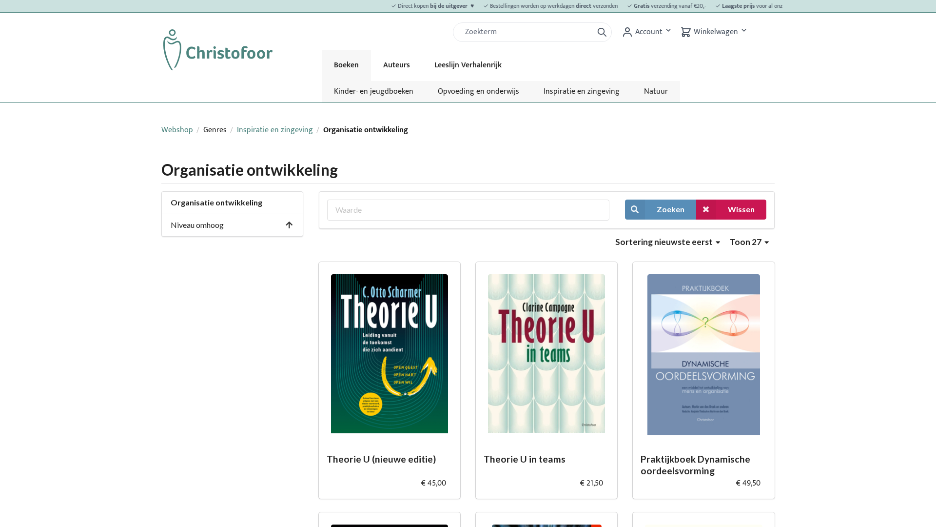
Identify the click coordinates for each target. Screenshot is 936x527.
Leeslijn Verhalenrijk (468, 65)
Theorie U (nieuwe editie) (381, 459)
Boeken (346, 65)
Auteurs (396, 65)
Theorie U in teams (525, 459)
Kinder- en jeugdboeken (373, 91)
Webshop (177, 130)
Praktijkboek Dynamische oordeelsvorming (695, 465)
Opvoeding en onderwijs (478, 91)
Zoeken (670, 209)
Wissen (741, 209)
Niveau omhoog (197, 224)
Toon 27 (746, 242)
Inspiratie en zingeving (582, 91)
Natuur (656, 91)
